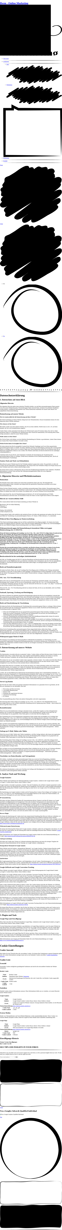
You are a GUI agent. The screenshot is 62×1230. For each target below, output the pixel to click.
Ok (16, 1057)
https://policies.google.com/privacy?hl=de (17, 904)
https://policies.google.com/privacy (22, 1006)
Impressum (26, 976)
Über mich (6, 58)
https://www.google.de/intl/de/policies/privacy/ (12, 940)
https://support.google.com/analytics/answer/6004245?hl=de (19, 836)
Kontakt (5, 161)
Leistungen (6, 61)
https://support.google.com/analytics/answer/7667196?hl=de (45, 864)
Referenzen (6, 158)
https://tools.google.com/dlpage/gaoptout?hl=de (12, 823)
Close (1, 1107)
